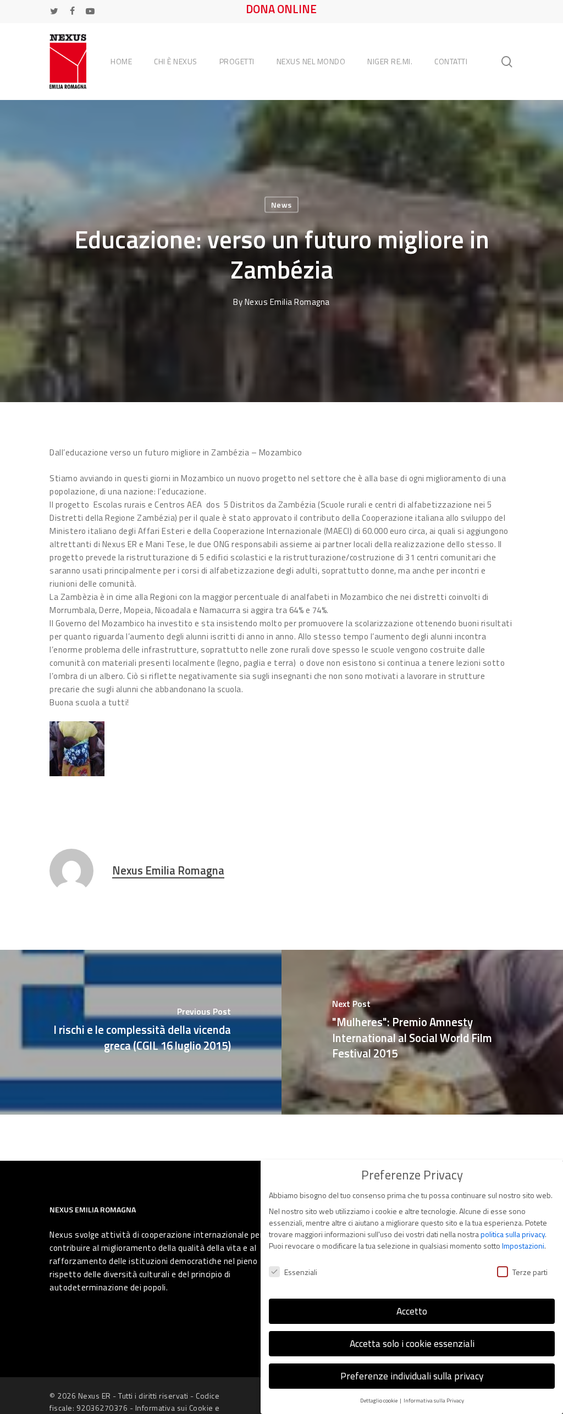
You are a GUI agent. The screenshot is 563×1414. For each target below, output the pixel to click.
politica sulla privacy (513, 1234)
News (281, 204)
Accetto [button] (411, 1311)
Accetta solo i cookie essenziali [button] (412, 1343)
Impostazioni (523, 1245)
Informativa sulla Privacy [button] (434, 1400)
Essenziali (300, 1272)
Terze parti (530, 1272)
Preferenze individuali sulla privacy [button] (411, 1375)
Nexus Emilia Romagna (287, 302)
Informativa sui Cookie (174, 1407)
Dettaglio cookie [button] (379, 1400)
